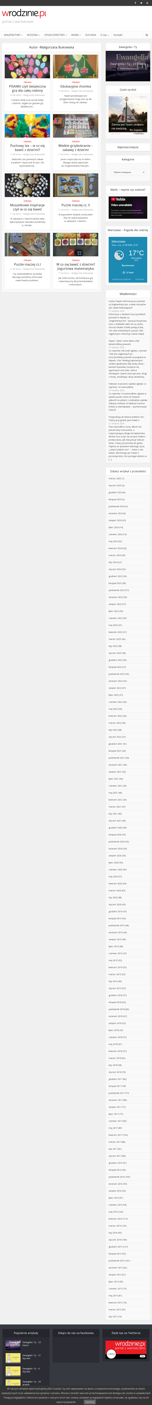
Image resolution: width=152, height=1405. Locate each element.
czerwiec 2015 (115, 1288)
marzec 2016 (115, 1225)
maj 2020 (113, 876)
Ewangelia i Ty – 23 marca (128, 64)
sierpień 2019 (115, 939)
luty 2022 (113, 729)
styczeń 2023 (115, 653)
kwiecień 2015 (115, 1302)
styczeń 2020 (115, 904)
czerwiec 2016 (115, 1204)
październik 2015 (117, 1260)
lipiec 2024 (114, 527)
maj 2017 (113, 1128)
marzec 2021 (115, 806)
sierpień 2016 (115, 1190)
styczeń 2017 (115, 1155)
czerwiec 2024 (115, 534)
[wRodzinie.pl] (24, 13)
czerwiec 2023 (115, 618)
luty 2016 (113, 1232)
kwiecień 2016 (115, 1218)
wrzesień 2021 (116, 764)
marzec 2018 (115, 1058)
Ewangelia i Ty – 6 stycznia (31, 1370)
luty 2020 (113, 897)
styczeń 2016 (115, 1239)
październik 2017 (117, 1093)
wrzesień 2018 (116, 1016)
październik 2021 (117, 757)
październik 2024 (117, 506)
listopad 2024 (115, 499)
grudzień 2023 (115, 576)
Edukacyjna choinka (75, 86)
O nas (103, 35)
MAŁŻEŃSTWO (12, 35)
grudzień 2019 (115, 911)
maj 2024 (113, 541)
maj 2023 (113, 625)
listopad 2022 (115, 667)
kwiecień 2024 (115, 548)
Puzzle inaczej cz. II (75, 205)
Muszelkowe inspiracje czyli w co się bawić (27, 207)
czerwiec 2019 (115, 953)
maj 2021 (113, 792)
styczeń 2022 (115, 736)
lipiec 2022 (114, 695)
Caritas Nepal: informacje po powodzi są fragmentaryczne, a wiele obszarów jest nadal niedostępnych (127, 304)
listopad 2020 (115, 834)
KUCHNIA (90, 35)
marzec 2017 (115, 1141)
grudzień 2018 (115, 995)
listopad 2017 (115, 1086)
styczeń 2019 (115, 988)
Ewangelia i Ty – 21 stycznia (31, 1357)
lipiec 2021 (114, 778)
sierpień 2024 (115, 520)
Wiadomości (128, 294)
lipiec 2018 (114, 1030)
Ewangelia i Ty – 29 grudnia (31, 1383)
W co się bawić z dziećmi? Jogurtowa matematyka (75, 266)
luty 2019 (113, 981)
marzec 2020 (115, 890)
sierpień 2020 (115, 855)
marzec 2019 (115, 974)
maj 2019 (113, 960)
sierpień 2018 (115, 1023)
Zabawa (27, 82)
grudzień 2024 (115, 492)
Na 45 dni (140, 279)
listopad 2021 (115, 750)
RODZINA (32, 35)
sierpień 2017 (115, 1107)
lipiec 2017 (114, 1114)
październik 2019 (117, 925)
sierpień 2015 (115, 1274)
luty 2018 (113, 1065)
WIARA (75, 35)
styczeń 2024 (115, 569)
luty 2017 (113, 1148)
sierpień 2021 (115, 771)
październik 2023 (117, 590)
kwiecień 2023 (115, 632)
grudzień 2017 (115, 1079)
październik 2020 (117, 841)
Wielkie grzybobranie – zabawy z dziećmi (75, 147)
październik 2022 (117, 674)
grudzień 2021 (115, 743)
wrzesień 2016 (116, 1183)
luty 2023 (113, 646)
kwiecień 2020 (115, 883)
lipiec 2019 (114, 946)
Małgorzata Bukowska (34, 95)
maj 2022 (113, 708)
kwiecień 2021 (115, 799)
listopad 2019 (115, 918)
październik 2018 (117, 1009)
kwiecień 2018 (115, 1051)
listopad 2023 (115, 583)
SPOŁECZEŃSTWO (54, 35)
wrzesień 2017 (116, 1100)
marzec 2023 (115, 639)
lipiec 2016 (114, 1197)
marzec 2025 (115, 478)
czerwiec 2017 (115, 1121)
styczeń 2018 (115, 1072)
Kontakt (118, 35)
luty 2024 (113, 562)
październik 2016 (117, 1176)
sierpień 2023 (115, 604)
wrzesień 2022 (116, 681)
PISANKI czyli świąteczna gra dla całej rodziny (27, 88)
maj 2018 (113, 1044)
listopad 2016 (115, 1169)
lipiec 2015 (114, 1281)
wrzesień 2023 (116, 597)
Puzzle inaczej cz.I (27, 264)
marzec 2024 (115, 555)
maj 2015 (113, 1295)
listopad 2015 (115, 1253)
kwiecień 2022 (115, 715)
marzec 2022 (115, 722)
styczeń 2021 (115, 820)
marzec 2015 (115, 1309)
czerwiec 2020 (115, 869)
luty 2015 (113, 1316)
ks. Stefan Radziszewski (128, 68)
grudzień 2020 (115, 827)
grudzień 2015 (115, 1246)
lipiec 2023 (114, 611)
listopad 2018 (115, 1002)
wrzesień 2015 (116, 1267)
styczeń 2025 (115, 485)
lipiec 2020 (114, 862)
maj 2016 (113, 1211)
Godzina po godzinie (121, 279)
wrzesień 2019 (116, 932)
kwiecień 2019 (115, 967)
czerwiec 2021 (115, 785)
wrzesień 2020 (116, 848)
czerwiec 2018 (115, 1037)
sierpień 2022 (115, 688)
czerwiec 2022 (115, 701)
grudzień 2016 (115, 1162)
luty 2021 (113, 813)
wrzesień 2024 (116, 513)
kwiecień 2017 (115, 1135)
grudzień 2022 (115, 660)
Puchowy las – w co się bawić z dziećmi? (27, 147)
